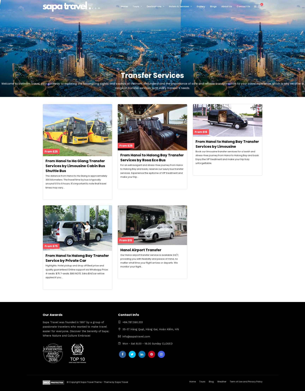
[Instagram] (161, 354)
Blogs (213, 6)
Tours (136, 6)
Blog (211, 381)
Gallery (201, 6)
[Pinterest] (151, 354)
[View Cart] (259, 6)
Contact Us (243, 6)
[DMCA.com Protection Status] (53, 383)
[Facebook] (122, 354)
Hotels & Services (179, 6)
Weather (221, 381)
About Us (226, 6)
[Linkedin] (141, 354)
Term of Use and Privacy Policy (246, 381)
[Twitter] (132, 354)
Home (124, 6)
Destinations (154, 6)
